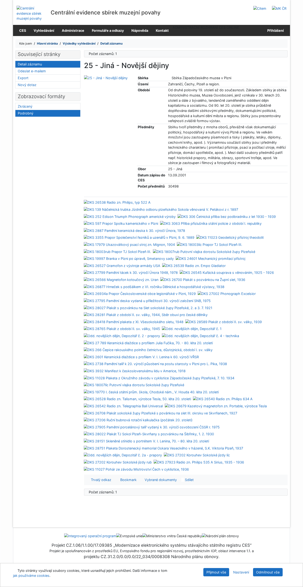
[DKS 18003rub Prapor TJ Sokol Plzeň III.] (117, 251)
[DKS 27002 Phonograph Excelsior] (227, 293)
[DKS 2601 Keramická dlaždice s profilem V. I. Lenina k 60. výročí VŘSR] (141, 357)
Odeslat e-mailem (32, 71)
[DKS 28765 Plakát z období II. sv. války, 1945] (122, 328)
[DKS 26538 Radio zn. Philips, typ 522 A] (117, 202)
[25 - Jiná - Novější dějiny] (106, 77)
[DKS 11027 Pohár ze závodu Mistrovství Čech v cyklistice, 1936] (136, 469)
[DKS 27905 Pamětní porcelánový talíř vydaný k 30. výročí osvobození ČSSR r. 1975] (152, 427)
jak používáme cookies (31, 575)
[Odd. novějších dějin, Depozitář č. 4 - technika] (200, 336)
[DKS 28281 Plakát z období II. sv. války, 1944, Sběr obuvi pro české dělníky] (146, 314)
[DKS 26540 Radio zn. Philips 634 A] (223, 399)
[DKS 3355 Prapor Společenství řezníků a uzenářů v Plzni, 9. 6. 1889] (139, 237)
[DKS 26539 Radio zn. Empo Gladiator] (194, 265)
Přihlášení (275, 30)
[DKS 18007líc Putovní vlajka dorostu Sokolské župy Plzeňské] (134, 385)
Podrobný (25, 113)
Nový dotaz (27, 85)
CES (22, 30)
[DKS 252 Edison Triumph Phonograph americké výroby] (130, 216)
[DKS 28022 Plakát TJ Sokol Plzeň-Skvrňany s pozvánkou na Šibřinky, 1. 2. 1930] (149, 434)
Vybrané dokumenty (160, 480)
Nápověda (139, 30)
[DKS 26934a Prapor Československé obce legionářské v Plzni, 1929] (140, 293)
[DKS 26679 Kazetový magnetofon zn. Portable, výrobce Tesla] (216, 406)
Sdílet (189, 480)
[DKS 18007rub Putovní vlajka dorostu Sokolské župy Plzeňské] (204, 251)
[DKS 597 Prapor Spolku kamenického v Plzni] (121, 223)
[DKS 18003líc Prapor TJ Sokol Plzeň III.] (209, 244)
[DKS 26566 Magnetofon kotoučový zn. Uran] (121, 279)
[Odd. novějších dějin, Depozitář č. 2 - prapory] (122, 336)
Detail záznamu (30, 64)
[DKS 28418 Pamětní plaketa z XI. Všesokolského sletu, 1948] (133, 321)
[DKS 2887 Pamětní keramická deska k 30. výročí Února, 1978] (134, 230)
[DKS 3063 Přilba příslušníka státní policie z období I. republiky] (211, 223)
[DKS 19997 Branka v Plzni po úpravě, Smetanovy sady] (129, 258)
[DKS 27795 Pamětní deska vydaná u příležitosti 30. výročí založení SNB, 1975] (147, 300)
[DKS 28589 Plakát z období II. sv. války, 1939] (223, 321)
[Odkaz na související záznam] (169, 78)
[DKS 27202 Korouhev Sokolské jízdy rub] (118, 462)
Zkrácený (25, 106)
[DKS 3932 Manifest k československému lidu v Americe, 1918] (135, 371)
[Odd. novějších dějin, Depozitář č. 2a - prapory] (123, 455)
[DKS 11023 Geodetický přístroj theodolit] (230, 237)
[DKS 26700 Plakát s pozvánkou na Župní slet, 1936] (202, 279)
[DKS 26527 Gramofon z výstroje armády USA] (122, 265)
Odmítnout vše (268, 572)
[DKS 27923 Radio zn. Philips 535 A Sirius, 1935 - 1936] (199, 462)
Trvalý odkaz (100, 480)
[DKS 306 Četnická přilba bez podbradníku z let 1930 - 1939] (227, 216)
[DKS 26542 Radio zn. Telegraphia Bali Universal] (123, 406)
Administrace (73, 30)
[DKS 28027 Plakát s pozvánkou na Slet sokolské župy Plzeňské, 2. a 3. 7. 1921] (148, 307)
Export (23, 78)
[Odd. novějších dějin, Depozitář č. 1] (192, 328)
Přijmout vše (216, 572)
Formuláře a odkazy (108, 30)
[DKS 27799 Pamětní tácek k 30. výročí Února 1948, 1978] (131, 272)
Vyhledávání (44, 30)
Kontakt (162, 30)
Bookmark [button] (127, 480)
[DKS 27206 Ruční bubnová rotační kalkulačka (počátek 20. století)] (138, 420)
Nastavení (241, 572)
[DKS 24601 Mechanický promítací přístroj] (210, 258)
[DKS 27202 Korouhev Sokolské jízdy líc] (197, 455)
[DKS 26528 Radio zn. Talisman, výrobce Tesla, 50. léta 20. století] (137, 399)
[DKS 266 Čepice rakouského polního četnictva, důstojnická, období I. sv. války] (148, 350)
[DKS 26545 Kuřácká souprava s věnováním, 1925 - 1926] (227, 272)
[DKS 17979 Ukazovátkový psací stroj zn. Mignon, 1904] (129, 244)
